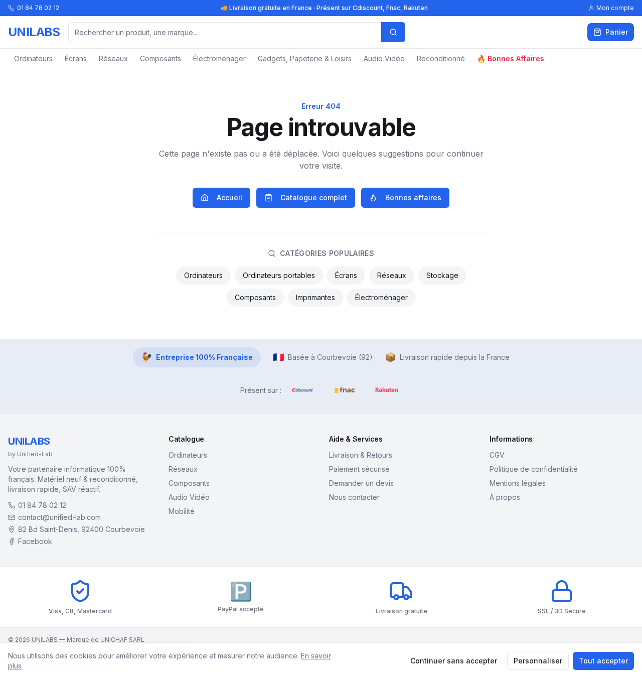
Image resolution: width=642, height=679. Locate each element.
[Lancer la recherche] (393, 32)
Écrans (76, 58)
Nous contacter (354, 497)
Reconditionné (441, 58)
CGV (497, 455)
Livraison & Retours (360, 455)
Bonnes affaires (413, 197)
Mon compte (615, 8)
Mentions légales (518, 483)
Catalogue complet (313, 197)
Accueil (229, 197)
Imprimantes (315, 297)
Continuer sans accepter (453, 660)
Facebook (35, 541)
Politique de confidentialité (534, 469)
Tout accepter (603, 660)
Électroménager (219, 58)
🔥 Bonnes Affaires (510, 58)
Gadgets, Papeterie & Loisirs (305, 58)
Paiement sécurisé (359, 469)
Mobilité (182, 511)
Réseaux (113, 58)
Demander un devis (361, 483)
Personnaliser (538, 660)
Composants (160, 58)
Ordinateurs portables (279, 275)
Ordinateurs (33, 58)
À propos (505, 497)
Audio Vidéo (384, 58)
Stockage (442, 275)
